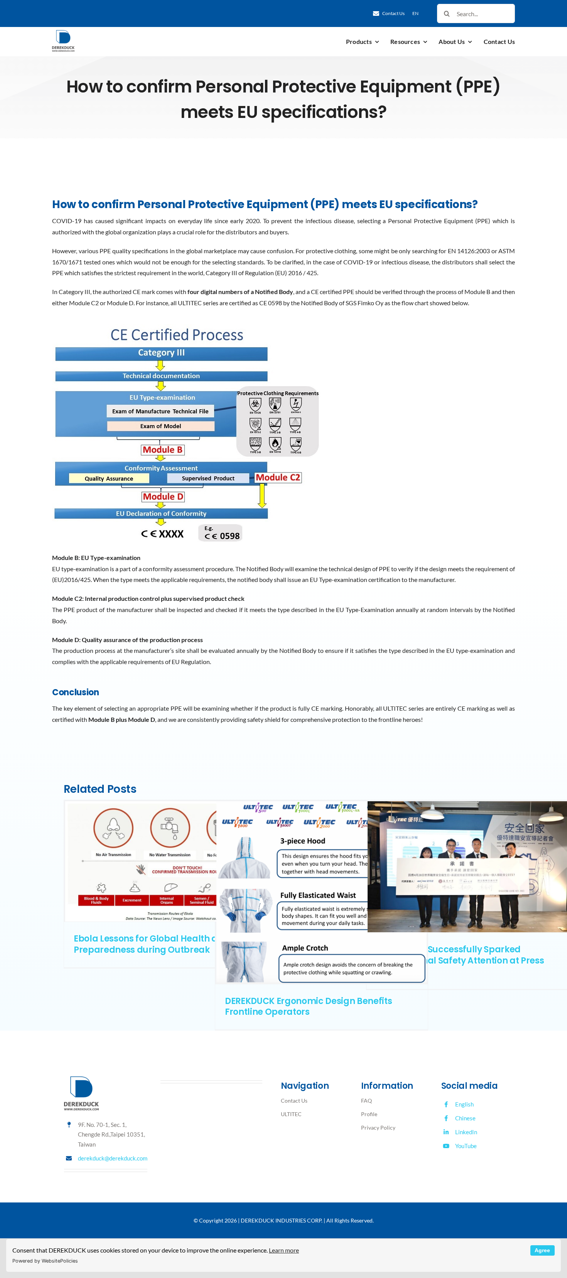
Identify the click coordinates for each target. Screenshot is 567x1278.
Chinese (465, 1118)
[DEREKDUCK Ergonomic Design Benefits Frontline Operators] (321, 892)
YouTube (466, 1145)
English (464, 1104)
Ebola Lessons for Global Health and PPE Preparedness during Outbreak (160, 944)
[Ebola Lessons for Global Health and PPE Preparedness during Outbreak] (170, 861)
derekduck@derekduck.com (112, 1158)
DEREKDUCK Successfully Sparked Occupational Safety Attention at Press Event (460, 960)
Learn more (284, 1250)
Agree (542, 1250)
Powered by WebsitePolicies (45, 1261)
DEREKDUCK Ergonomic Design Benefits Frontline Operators (308, 1006)
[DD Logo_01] (63, 33)
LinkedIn (466, 1131)
